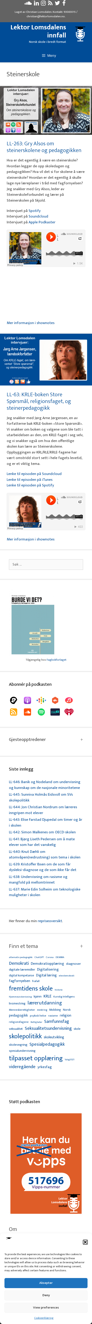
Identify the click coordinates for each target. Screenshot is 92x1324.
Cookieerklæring (43, 1318)
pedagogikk (18, 1015)
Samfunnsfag (56, 1021)
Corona (50, 957)
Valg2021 (69, 1060)
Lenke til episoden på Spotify (30, 485)
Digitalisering (48, 969)
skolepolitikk (25, 1036)
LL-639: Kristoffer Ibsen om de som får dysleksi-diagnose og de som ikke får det (42, 867)
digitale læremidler (22, 969)
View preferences (46, 1307)
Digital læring (46, 975)
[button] (85, 1242)
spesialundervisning (22, 1051)
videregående (22, 1066)
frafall (36, 981)
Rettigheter (36, 1022)
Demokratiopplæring (47, 964)
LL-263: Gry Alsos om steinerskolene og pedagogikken (44, 147)
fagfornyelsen (19, 981)
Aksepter (46, 1283)
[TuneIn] (57, 712)
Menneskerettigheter (22, 1010)
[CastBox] (57, 700)
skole (77, 1028)
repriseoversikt (50, 921)
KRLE (47, 996)
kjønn (38, 996)
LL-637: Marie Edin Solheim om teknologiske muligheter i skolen (44, 892)
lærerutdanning (44, 1003)
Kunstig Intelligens (64, 997)
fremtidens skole (31, 988)
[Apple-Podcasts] (30, 700)
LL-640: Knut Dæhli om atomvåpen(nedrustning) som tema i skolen (44, 855)
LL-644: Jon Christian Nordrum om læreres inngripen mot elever (43, 810)
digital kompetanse (21, 975)
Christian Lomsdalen (39, 11)
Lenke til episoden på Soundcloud (34, 474)
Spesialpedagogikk (47, 1044)
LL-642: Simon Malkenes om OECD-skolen (42, 832)
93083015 (70, 11)
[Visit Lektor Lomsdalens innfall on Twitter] (57, 4)
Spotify (35, 211)
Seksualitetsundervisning (48, 1028)
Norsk (67, 1010)
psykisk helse (38, 1016)
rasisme (53, 1016)
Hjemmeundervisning (20, 997)
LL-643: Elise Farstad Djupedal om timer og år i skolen (45, 823)
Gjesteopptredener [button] (27, 739)
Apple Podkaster (42, 222)
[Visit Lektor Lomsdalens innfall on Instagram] (43, 4)
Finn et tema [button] (23, 946)
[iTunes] (71, 700)
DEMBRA (60, 957)
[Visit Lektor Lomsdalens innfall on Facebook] (64, 4)
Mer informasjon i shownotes (30, 323)
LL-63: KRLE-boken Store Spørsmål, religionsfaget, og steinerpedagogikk (39, 401)
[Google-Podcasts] (43, 700)
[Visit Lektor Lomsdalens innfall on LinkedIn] (36, 4)
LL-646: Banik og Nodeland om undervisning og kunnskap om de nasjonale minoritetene (44, 785)
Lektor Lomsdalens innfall (38, 31)
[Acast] (16, 700)
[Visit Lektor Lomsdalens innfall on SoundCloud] (28, 4)
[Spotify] (43, 712)
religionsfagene (19, 1022)
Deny (46, 1295)
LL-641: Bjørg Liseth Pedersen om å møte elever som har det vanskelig (42, 842)
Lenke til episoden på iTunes (29, 480)
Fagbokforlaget (56, 659)
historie (59, 990)
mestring (42, 1010)
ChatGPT (39, 957)
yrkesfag (45, 1067)
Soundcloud (38, 216)
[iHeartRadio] (71, 712)
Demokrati (19, 963)
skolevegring (18, 1044)
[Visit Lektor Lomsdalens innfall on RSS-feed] (50, 4)
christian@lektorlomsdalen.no (46, 16)
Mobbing (55, 1009)
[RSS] (16, 712)
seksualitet (16, 1028)
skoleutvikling (54, 1037)
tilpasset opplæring (36, 1058)
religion (65, 1015)
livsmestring (17, 1003)
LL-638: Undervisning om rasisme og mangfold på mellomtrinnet (38, 880)
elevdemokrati (66, 976)
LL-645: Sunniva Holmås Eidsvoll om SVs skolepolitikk (41, 797)
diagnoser (73, 963)
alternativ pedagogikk (20, 957)
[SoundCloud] (30, 712)
